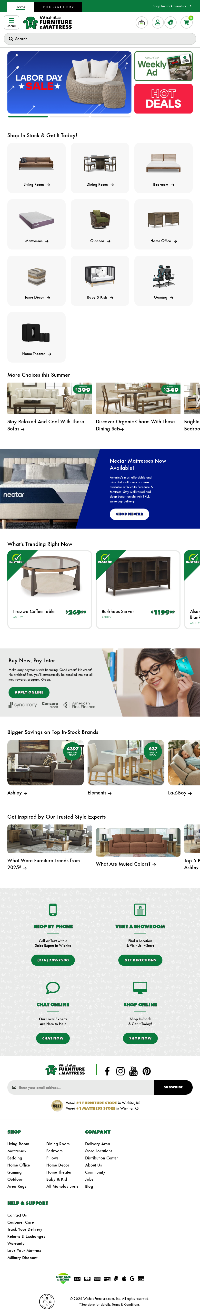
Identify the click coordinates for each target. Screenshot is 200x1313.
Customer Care (20, 1222)
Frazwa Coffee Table (34, 611)
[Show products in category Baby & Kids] (100, 276)
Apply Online (29, 692)
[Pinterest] (146, 1071)
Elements (98, 792)
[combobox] (100, 39)
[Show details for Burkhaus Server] (138, 576)
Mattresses (16, 1151)
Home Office (18, 1165)
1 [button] (28, 116)
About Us (93, 1165)
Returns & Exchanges (26, 1236)
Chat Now (53, 1038)
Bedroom (54, 1151)
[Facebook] (107, 1071)
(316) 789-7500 (53, 960)
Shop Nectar (129, 514)
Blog (89, 1186)
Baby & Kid (56, 1179)
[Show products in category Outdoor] (100, 220)
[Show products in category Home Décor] (36, 276)
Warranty (16, 1243)
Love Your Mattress (24, 1250)
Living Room (18, 1143)
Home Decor (57, 1165)
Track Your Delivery (24, 1229)
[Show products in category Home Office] (163, 220)
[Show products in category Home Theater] (36, 332)
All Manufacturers (62, 1186)
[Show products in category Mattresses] (36, 220)
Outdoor (15, 1179)
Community (95, 1172)
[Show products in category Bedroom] (163, 163)
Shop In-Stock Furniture (169, 6)
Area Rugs (16, 1186)
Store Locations (98, 1151)
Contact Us (17, 1215)
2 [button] (69, 116)
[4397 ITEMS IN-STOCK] (45, 762)
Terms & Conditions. (126, 1304)
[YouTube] (133, 1071)
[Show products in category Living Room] (36, 163)
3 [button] (110, 116)
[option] (69, 82)
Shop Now (140, 1038)
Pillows (52, 1158)
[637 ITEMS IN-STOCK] (126, 762)
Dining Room (58, 1143)
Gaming (14, 1172)
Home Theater (59, 1172)
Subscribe (173, 1087)
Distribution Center (101, 1158)
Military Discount (22, 1257)
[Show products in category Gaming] (163, 276)
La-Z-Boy (178, 792)
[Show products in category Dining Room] (100, 163)
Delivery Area (97, 1143)
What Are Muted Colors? (124, 864)
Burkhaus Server (118, 611)
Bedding (14, 1158)
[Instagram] (120, 1071)
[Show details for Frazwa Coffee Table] (49, 576)
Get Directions (140, 960)
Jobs (89, 1179)
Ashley (18, 617)
